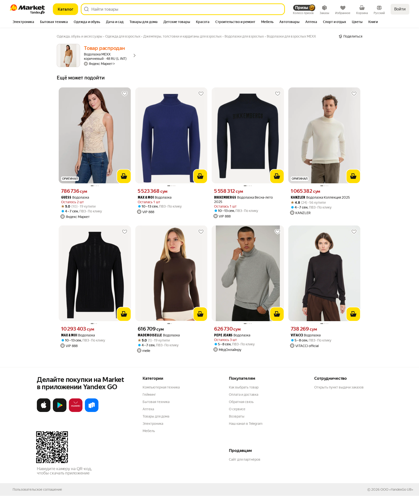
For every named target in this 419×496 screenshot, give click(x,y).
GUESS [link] (66, 198)
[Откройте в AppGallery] (75, 411)
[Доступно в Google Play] (59, 411)
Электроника (153, 424)
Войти (400, 9)
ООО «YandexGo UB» (396, 489)
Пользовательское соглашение (37, 489)
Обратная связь (241, 402)
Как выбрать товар (243, 387)
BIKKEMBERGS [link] (225, 198)
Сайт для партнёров (244, 459)
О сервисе (237, 409)
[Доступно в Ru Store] (91, 411)
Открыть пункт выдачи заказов (339, 387)
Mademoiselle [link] (150, 335)
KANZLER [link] (298, 198)
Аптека (148, 409)
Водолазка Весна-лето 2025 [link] (243, 199)
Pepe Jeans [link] (223, 335)
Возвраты (236, 416)
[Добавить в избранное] (124, 93)
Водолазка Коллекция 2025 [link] (320, 197)
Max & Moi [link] (146, 198)
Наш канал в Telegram (245, 424)
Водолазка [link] (75, 197)
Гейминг (149, 394)
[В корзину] (124, 176)
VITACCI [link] (297, 335)
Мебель (149, 431)
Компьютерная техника (161, 387)
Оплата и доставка (243, 394)
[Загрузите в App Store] (43, 411)
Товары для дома (156, 416)
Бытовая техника (156, 402)
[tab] (23, 22)
